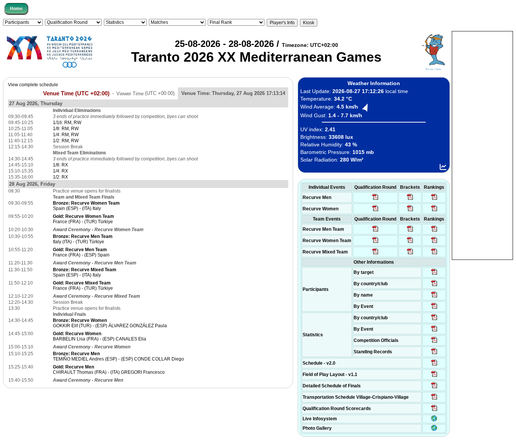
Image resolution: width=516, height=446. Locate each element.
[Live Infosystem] (434, 420)
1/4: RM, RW (66, 134)
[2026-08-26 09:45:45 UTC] (434, 410)
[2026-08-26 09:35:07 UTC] (375, 242)
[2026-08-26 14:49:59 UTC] (410, 242)
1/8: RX (60, 165)
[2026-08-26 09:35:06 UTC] (375, 253)
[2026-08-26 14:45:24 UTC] (410, 231)
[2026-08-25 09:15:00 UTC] (434, 376)
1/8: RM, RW (66, 128)
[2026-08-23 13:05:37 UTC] (434, 274)
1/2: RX (60, 177)
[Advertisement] (482, 144)
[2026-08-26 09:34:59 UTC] (375, 210)
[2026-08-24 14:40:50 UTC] (434, 285)
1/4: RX (60, 171)
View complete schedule (33, 84)
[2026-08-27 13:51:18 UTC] (410, 253)
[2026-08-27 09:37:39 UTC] (410, 210)
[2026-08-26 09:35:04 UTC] (375, 231)
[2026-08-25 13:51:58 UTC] (434, 399)
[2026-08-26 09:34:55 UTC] (375, 199)
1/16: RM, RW (67, 122)
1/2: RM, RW (66, 140)
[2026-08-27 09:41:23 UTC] (410, 199)
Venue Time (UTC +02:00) (76, 93)
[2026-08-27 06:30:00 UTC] (434, 365)
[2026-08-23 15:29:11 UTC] (434, 353)
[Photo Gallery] (434, 429)
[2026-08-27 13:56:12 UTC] (434, 387)
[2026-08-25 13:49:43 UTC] (434, 342)
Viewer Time (145, 93)
